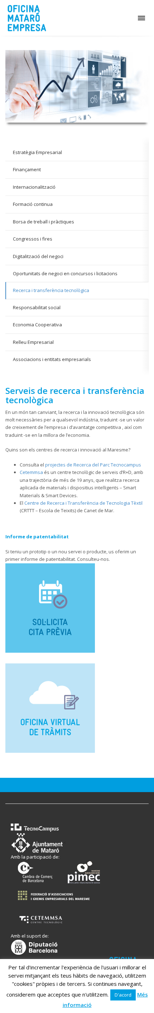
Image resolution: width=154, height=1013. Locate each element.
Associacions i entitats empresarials (52, 359)
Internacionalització (34, 187)
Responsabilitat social (37, 307)
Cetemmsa (31, 472)
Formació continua (33, 204)
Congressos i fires (32, 239)
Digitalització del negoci (38, 256)
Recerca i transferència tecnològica (51, 290)
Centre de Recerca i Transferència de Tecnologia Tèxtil (83, 503)
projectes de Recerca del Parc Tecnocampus (93, 464)
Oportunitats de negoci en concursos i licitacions (65, 273)
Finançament (27, 169)
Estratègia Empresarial (37, 152)
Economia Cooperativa (37, 324)
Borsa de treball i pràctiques (43, 221)
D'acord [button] (123, 995)
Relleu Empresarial (33, 342)
